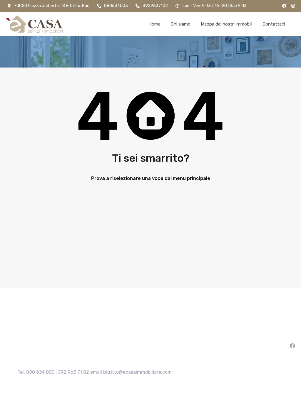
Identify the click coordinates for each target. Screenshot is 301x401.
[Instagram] (293, 6)
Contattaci (273, 24)
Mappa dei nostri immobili (226, 24)
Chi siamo (180, 24)
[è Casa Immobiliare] (34, 24)
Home (154, 24)
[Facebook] (284, 6)
